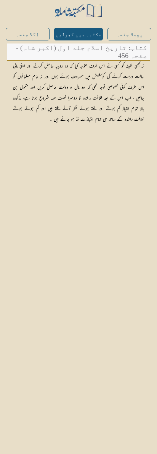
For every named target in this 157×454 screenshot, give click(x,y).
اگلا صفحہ (27, 34)
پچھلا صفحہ (130, 34)
